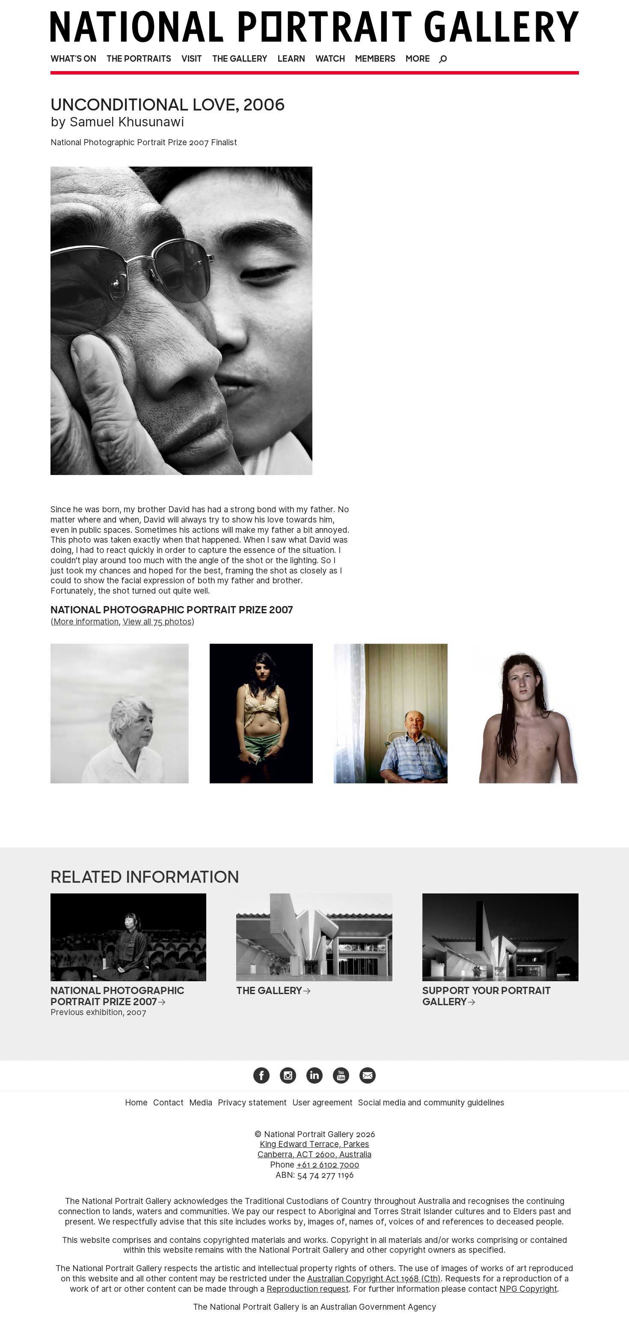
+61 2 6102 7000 (328, 1165)
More (418, 59)
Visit (191, 59)
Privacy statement (252, 1103)
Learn (291, 59)
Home (136, 1103)
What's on (73, 59)
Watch (330, 59)
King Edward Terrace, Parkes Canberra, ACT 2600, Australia (314, 1149)
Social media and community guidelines (431, 1103)
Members (375, 59)
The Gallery (239, 59)
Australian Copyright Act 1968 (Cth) (374, 1279)
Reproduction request (308, 1289)
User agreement (322, 1103)
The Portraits (139, 59)
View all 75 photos (157, 622)
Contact (168, 1103)
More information (86, 622)
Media (200, 1103)
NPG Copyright (528, 1289)
